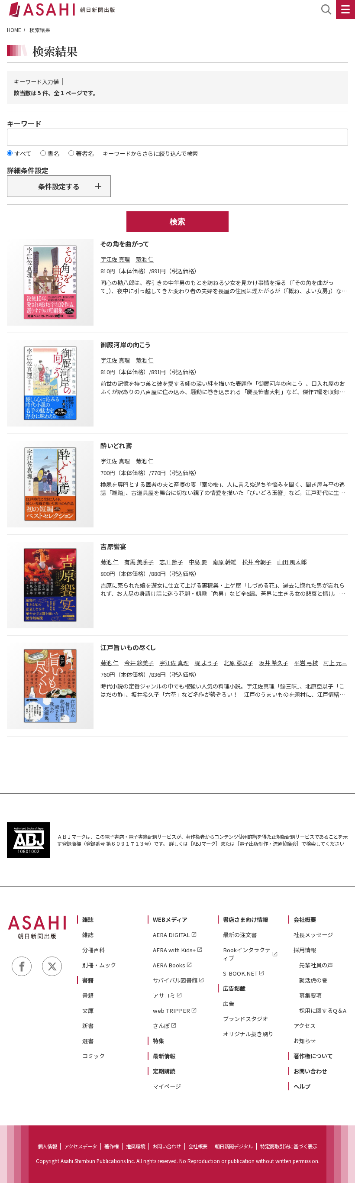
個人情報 (47, 1146)
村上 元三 (335, 663)
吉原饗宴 (113, 546)
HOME (14, 29)
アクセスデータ (80, 1146)
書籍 (88, 980)
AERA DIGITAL (171, 935)
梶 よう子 (206, 663)
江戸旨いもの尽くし (128, 647)
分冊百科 (93, 950)
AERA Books (169, 965)
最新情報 (164, 1056)
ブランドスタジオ (245, 1019)
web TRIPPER (171, 1010)
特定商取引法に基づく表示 (288, 1146)
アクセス (305, 1025)
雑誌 (88, 919)
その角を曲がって (124, 243)
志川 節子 (171, 562)
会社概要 (305, 919)
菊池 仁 (145, 259)
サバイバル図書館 (175, 980)
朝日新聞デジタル (234, 1146)
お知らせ (305, 1041)
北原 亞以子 (238, 663)
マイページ (167, 1086)
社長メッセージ (313, 935)
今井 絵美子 (139, 663)
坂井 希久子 (273, 663)
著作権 (111, 1146)
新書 (88, 1025)
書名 (54, 153)
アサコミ (164, 995)
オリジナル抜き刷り (248, 1034)
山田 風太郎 (292, 562)
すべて (23, 153)
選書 (88, 1041)
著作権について (313, 1056)
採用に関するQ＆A (322, 1010)
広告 (228, 1003)
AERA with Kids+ (174, 950)
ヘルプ (302, 1086)
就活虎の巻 (313, 980)
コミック (93, 1056)
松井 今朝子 (256, 562)
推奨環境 (135, 1146)
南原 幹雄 (224, 562)
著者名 (85, 153)
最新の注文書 (240, 935)
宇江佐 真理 (115, 259)
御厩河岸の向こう (125, 344)
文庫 (88, 1010)
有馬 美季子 (139, 562)
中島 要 (198, 562)
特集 (158, 1041)
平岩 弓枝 (306, 663)
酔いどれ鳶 (116, 445)
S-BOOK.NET (240, 973)
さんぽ (161, 1025)
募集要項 (310, 995)
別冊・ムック (99, 965)
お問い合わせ (310, 1071)
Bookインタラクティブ (247, 954)
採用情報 (305, 950)
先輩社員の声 (316, 965)
